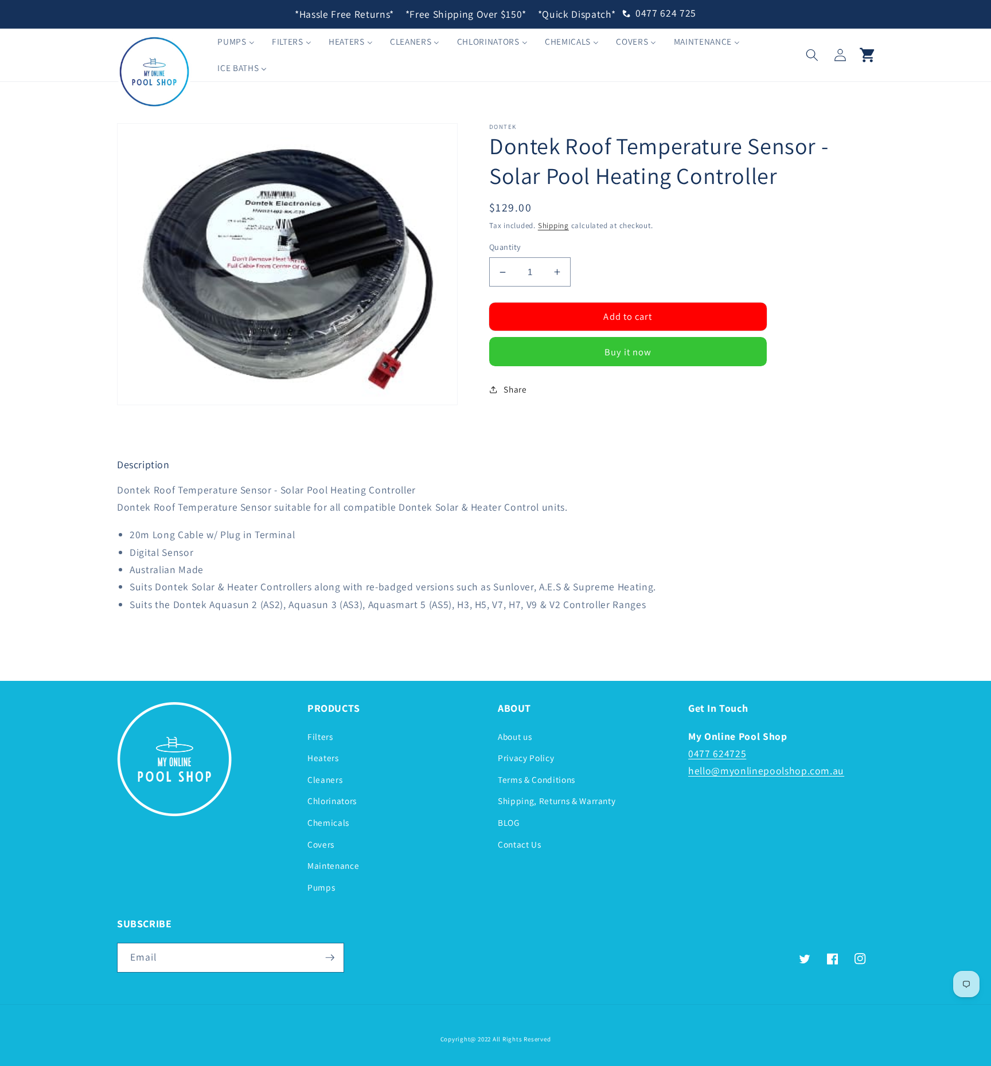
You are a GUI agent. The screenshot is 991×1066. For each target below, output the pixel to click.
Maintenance (333, 865)
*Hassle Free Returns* (344, 14)
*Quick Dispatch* (577, 14)
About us (515, 736)
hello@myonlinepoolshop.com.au (766, 770)
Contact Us (519, 844)
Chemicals (328, 822)
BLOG (509, 822)
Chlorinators (332, 800)
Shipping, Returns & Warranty (556, 800)
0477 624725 (717, 753)
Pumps (321, 887)
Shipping (553, 225)
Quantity (505, 246)
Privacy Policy (526, 757)
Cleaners (324, 779)
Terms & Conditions (536, 779)
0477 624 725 (665, 12)
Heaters (323, 757)
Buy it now (628, 352)
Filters (320, 736)
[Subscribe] (330, 958)
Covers (320, 844)
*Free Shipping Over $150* (466, 14)
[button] (812, 54)
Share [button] (515, 389)
